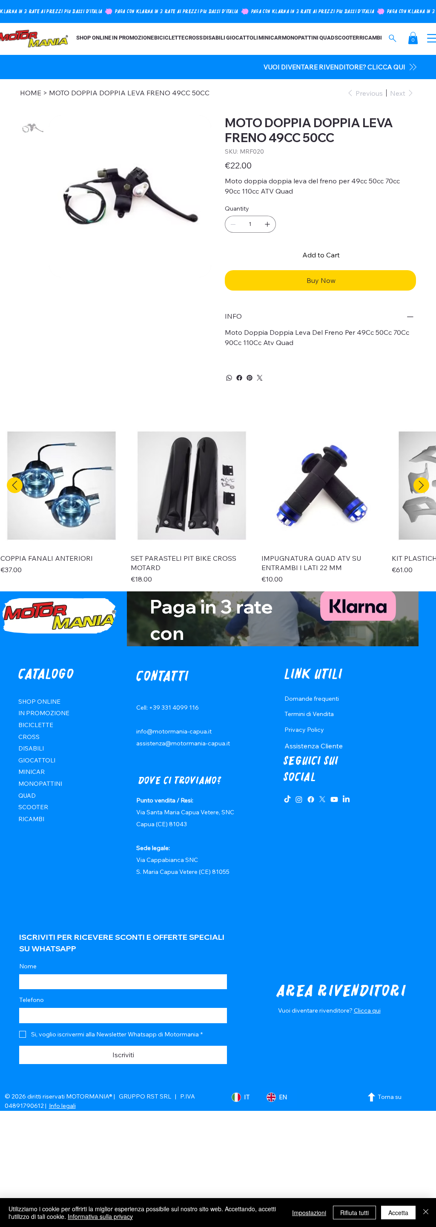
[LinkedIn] (346, 799)
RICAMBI (31, 819)
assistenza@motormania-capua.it (183, 743)
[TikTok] (287, 799)
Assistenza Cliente (313, 746)
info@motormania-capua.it (174, 731)
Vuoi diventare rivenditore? (316, 1010)
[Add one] (267, 224)
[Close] (426, 1212)
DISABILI (31, 748)
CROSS (29, 737)
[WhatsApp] (229, 378)
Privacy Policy (304, 729)
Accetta (398, 1212)
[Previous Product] (15, 485)
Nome (28, 966)
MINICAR (31, 772)
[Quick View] (61, 485)
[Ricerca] (392, 38)
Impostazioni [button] (309, 1212)
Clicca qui (367, 1010)
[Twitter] (259, 378)
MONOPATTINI (40, 784)
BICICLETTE (35, 725)
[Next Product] (421, 485)
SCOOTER (33, 807)
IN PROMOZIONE (43, 713)
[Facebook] (239, 378)
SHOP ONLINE (39, 701)
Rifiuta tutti (354, 1212)
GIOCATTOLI (36, 760)
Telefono (31, 1000)
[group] (218, 504)
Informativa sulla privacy (100, 1216)
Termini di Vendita (309, 714)
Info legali (62, 1106)
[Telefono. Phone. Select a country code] (32, 1015)
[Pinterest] (249, 378)
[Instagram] (299, 799)
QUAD (27, 795)
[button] (413, 38)
